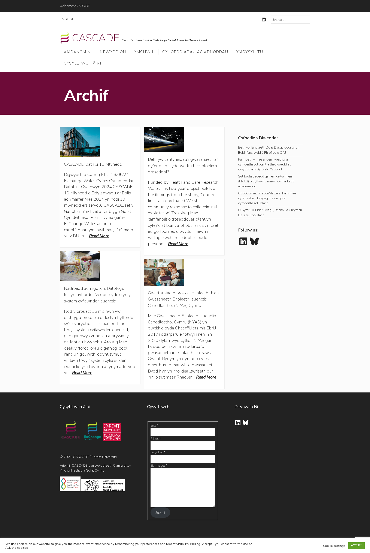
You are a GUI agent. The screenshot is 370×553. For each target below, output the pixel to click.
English (67, 19)
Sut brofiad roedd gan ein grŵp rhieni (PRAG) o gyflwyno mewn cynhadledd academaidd (266, 181)
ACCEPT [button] (356, 545)
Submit (160, 512)
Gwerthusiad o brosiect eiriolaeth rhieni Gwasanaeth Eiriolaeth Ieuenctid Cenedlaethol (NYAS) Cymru (183, 299)
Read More (99, 236)
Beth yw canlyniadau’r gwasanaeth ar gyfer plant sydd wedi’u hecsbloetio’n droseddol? (183, 165)
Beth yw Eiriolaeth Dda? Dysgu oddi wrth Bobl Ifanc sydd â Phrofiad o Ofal (268, 150)
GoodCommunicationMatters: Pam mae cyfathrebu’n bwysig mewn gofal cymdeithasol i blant (267, 198)
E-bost (156, 438)
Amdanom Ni (78, 51)
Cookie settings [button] (334, 546)
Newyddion (113, 51)
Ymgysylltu (249, 51)
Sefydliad (158, 452)
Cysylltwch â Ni (82, 63)
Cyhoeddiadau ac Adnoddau (195, 51)
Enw (154, 425)
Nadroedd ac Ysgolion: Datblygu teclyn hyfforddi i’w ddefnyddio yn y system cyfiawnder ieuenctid (97, 295)
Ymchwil (144, 51)
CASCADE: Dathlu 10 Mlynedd (93, 164)
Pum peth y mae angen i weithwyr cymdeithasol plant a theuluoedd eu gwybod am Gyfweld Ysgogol (264, 164)
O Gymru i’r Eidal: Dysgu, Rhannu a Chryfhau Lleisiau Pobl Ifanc (270, 212)
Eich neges (159, 465)
